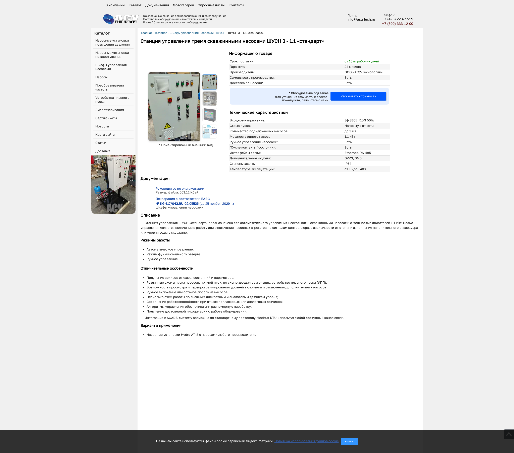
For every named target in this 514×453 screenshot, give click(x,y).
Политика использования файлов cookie (306, 441)
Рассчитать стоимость (358, 96)
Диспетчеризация (109, 110)
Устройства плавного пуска (112, 100)
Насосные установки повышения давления (112, 42)
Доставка (102, 151)
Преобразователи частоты (109, 87)
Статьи (100, 143)
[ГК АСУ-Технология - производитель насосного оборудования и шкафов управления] (121, 19)
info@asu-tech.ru (361, 19)
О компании (115, 5)
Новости (102, 126)
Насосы (101, 77)
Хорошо (349, 441)
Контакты (236, 5)
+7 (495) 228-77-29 (397, 19)
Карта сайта (105, 134)
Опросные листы (211, 5)
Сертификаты (106, 118)
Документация (157, 5)
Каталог (135, 5)
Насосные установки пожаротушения (112, 55)
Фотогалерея (183, 5)
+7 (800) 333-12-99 (397, 24)
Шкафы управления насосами (111, 67)
